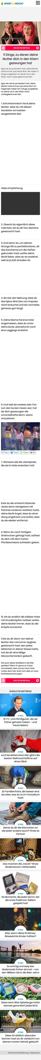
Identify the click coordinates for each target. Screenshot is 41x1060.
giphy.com (11, 448)
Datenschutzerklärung (18, 1053)
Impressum (35, 1053)
